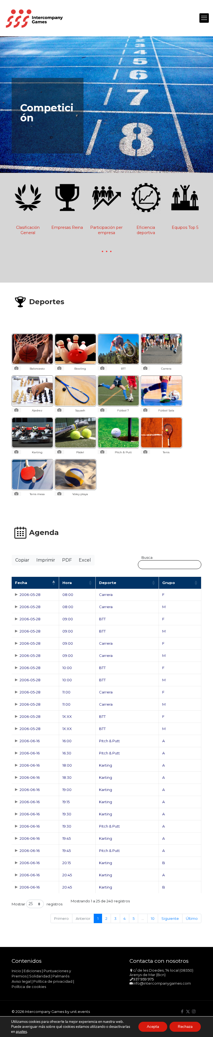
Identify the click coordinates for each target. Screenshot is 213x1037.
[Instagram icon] (194, 1011)
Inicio (16, 971)
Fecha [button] (21, 582)
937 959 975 (143, 979)
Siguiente (170, 918)
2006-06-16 (30, 741)
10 (152, 918)
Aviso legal (21, 981)
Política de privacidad (52, 981)
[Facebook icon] (182, 1011)
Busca (147, 557)
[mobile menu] (204, 18)
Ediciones (32, 971)
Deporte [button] (107, 582)
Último (192, 918)
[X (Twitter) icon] (188, 1011)
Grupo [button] (168, 582)
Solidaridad (39, 976)
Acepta (153, 1026)
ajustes (21, 1031)
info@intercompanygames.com (162, 983)
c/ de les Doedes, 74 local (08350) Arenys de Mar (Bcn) (161, 972)
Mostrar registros (37, 904)
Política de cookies (29, 986)
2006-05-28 (30, 594)
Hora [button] (67, 582)
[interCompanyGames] (35, 18)
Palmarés (60, 976)
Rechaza (185, 1026)
